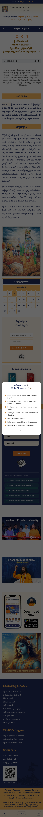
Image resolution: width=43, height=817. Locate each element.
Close (21, 431)
